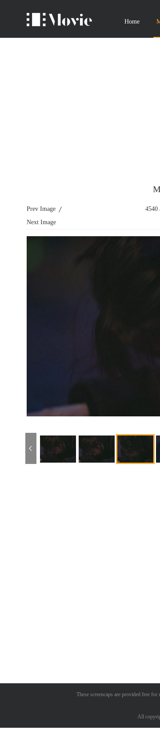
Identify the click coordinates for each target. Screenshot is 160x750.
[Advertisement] (80, 553)
